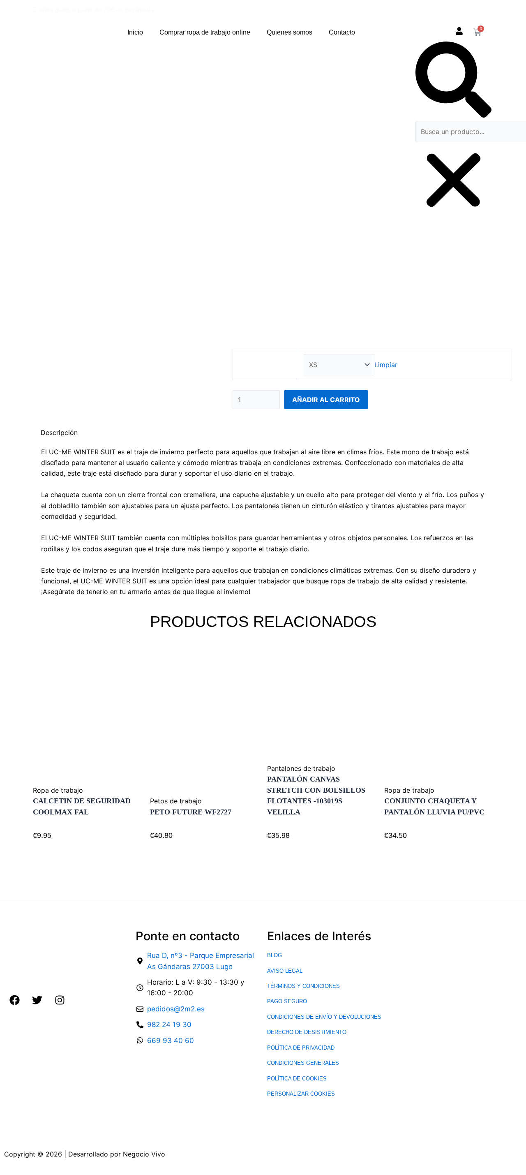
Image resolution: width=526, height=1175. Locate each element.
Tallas (265, 365)
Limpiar (385, 365)
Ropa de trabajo (281, 276)
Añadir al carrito (326, 400)
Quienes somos (289, 32)
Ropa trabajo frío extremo (352, 276)
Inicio (135, 32)
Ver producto (61, 846)
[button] (453, 81)
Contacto (342, 32)
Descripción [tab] (59, 432)
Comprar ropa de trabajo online (204, 32)
